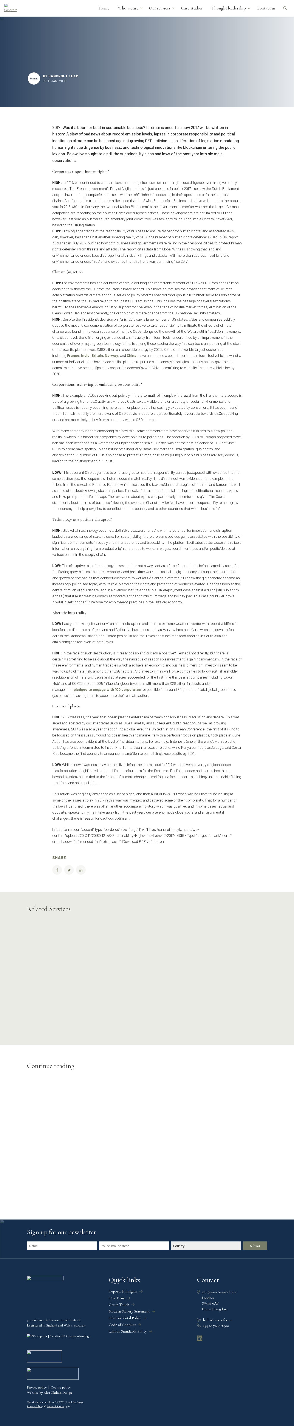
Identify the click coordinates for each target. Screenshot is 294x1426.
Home (104, 8)
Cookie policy (61, 1387)
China (131, 355)
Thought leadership (228, 8)
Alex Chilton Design (58, 1392)
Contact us (266, 8)
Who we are (128, 8)
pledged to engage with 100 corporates (107, 689)
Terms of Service (55, 1406)
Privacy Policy (34, 1406)
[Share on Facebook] (57, 870)
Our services (159, 8)
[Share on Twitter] (69, 870)
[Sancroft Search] (285, 8)
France (73, 355)
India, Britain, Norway (99, 355)
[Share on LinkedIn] (81, 870)
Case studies (192, 8)
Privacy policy (37, 1387)
